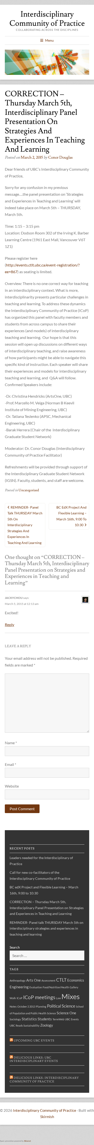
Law (58, 998)
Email (10, 764)
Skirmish (47, 1116)
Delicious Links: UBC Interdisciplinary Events (34, 1059)
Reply (9, 624)
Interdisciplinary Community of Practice (47, 18)
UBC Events (72, 1019)
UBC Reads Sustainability (25, 1025)
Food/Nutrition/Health (56, 987)
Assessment (48, 980)
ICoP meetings (39, 997)
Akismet (27, 1141)
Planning (41, 1006)
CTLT (61, 980)
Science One (66, 1013)
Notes (13, 1006)
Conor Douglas (60, 157)
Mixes (70, 996)
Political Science (61, 1006)
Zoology (46, 1025)
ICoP (19, 998)
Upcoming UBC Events (34, 1040)
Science (51, 1013)
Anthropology (18, 980)
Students (45, 1019)
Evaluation (35, 987)
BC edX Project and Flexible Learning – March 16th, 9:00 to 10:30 (71, 516)
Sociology (15, 1019)
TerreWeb (58, 1019)
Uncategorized (29, 490)
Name (11, 742)
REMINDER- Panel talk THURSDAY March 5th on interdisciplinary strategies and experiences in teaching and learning (24, 525)
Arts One (33, 980)
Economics (75, 980)
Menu (49, 40)
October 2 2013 (26, 1006)
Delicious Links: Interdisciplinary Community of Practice (44, 1079)
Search (15, 947)
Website (12, 786)
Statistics (29, 1019)
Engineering (19, 987)
